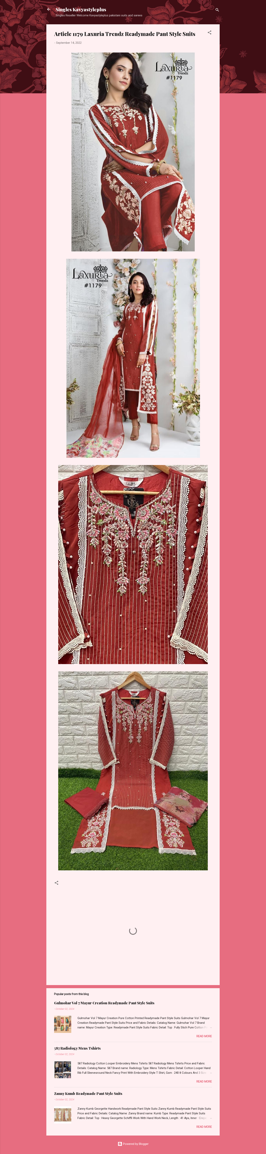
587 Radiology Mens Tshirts (77, 1048)
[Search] (217, 11)
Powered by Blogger (135, 1144)
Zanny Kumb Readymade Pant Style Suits (88, 1093)
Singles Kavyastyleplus (81, 9)
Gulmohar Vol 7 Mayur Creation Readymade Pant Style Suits (104, 1003)
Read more (204, 1036)
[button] (209, 33)
